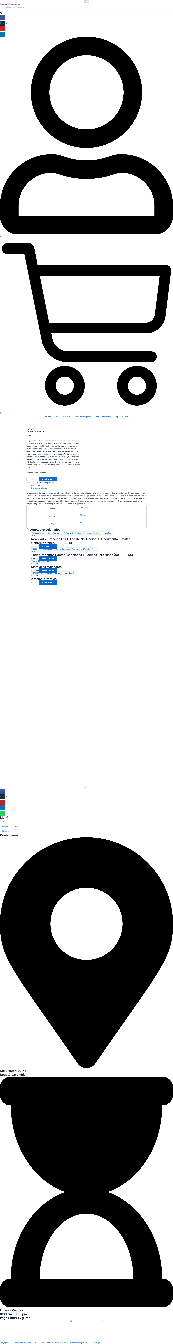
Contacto (125, 417)
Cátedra (83, 515)
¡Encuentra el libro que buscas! (10, 4)
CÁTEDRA (30, 429)
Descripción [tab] (35, 485)
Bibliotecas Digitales (83, 417)
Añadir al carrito (48, 479)
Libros (57, 417)
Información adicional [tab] (39, 488)
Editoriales (67, 417)
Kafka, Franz (84, 508)
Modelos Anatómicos (103, 417)
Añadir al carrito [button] (48, 546)
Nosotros (47, 417)
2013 (81, 523)
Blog (116, 417)
